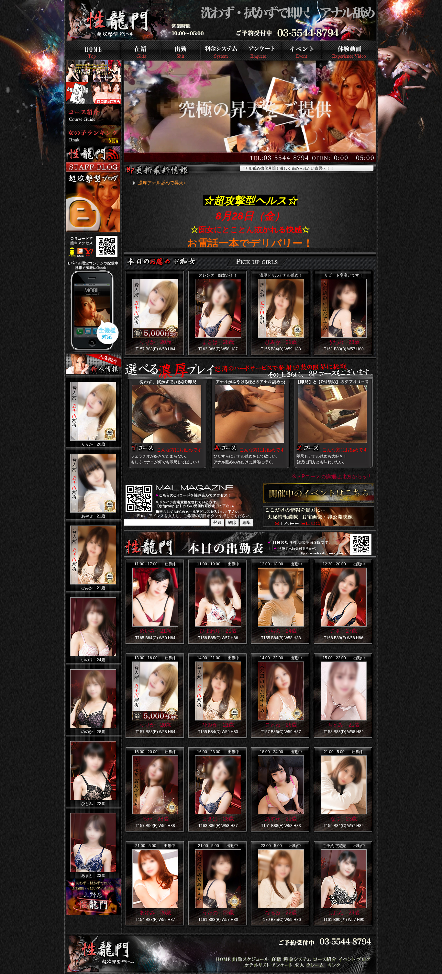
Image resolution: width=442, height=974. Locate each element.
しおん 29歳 (343, 912)
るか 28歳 (155, 818)
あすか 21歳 (281, 818)
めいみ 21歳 (155, 631)
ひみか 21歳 (281, 342)
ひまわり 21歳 (218, 631)
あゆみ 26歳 (155, 912)
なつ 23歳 (343, 818)
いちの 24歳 (281, 631)
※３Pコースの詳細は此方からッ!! (331, 476)
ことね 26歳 (281, 725)
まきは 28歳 (218, 342)
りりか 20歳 (155, 342)
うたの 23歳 (343, 342)
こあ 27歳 (343, 631)
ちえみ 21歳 (343, 725)
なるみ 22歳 (281, 912)
